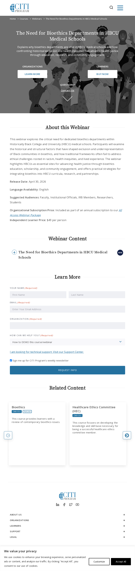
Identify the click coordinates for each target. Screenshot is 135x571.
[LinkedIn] (57, 504)
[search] (112, 7)
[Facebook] (64, 504)
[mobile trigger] (120, 8)
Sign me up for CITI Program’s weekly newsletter (41, 360)
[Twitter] (70, 504)
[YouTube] (77, 504)
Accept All (121, 561)
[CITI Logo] (19, 7)
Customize (99, 561)
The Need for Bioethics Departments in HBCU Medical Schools (76, 18)
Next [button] (127, 435)
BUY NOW (102, 74)
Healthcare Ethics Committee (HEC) (93, 409)
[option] (37, 433)
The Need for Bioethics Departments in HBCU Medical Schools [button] (62, 255)
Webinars (37, 18)
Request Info (67, 370)
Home (13, 18)
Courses (24, 18)
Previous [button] (8, 435)
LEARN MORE (32, 74)
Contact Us (67, 90)
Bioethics (18, 407)
